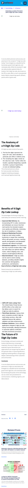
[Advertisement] (14, 44)
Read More (4, 456)
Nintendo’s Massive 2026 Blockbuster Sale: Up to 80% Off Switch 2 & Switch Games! (14, 449)
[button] (10, 418)
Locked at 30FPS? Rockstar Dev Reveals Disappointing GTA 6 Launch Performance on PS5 (10, 478)
